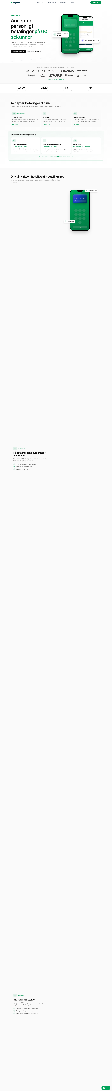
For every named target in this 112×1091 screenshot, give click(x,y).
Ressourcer (62, 2)
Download (95, 2)
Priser (72, 2)
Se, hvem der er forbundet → (56, 79)
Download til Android (33, 51)
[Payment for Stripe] (15, 3)
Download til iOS (17, 51)
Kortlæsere (51, 2)
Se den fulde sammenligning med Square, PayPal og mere (55, 156)
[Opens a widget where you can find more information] (105, 1088)
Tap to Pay (40, 2)
